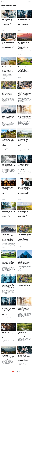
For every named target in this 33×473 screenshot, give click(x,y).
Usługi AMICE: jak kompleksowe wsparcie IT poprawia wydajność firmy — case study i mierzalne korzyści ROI (8, 335)
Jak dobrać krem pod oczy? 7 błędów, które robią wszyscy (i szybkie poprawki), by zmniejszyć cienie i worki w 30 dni (8, 286)
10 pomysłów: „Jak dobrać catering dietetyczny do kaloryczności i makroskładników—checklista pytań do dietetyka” (24, 167)
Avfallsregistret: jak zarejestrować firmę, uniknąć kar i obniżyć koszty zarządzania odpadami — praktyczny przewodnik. (24, 358)
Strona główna (30, 1)
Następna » (18, 371)
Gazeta (2, 1)
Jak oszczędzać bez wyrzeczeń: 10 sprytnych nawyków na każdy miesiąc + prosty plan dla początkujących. (24, 309)
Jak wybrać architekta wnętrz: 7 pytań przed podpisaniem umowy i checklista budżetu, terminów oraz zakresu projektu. (24, 262)
